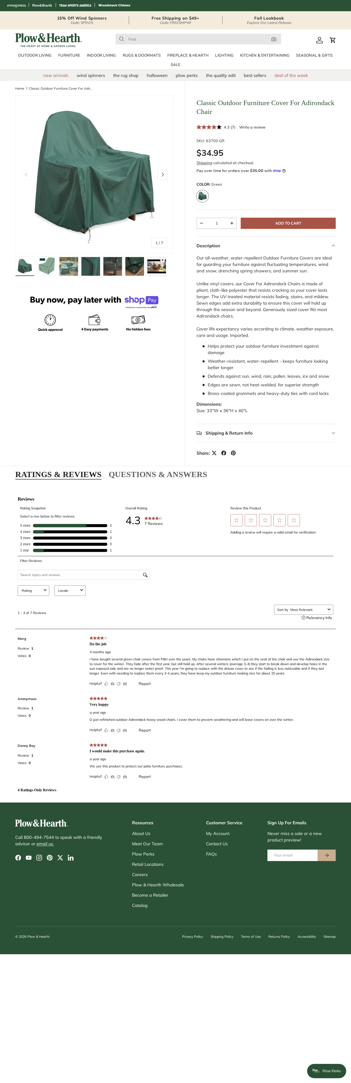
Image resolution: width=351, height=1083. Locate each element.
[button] (333, 40)
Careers (140, 874)
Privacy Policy (192, 936)
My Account (217, 833)
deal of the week (291, 75)
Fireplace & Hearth (188, 55)
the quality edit (221, 75)
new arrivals (55, 75)
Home (19, 88)
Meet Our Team (147, 843)
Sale (176, 64)
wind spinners (91, 75)
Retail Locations (148, 864)
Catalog (140, 905)
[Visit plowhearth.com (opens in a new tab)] (42, 5)
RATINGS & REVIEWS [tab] (58, 474)
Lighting (224, 55)
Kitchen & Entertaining (264, 55)
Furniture (69, 55)
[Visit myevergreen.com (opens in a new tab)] (16, 5)
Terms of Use (251, 936)
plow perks (187, 75)
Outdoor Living (35, 55)
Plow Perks (143, 854)
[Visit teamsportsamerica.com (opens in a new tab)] (75, 5)
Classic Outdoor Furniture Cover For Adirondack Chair (61, 88)
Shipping (204, 162)
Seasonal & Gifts (314, 55)
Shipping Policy (222, 936)
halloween (157, 75)
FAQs (211, 854)
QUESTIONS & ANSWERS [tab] (158, 474)
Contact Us (217, 843)
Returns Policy (279, 936)
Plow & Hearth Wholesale (158, 885)
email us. (45, 843)
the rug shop (125, 75)
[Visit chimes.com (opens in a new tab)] (114, 5)
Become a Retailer (150, 895)
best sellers (255, 75)
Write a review (252, 126)
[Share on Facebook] (224, 453)
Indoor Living (101, 55)
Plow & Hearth (38, 936)
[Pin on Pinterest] (233, 453)
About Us (141, 833)
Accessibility (307, 936)
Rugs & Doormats (142, 55)
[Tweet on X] (214, 453)
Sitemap (330, 936)
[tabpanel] (175, 641)
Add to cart (288, 223)
